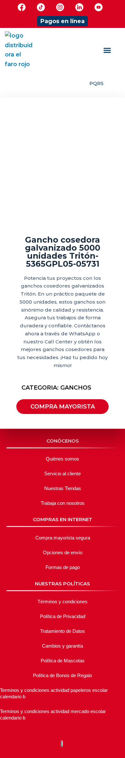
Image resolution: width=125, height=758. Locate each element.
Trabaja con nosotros (63, 503)
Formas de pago (63, 567)
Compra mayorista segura (62, 537)
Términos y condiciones (63, 601)
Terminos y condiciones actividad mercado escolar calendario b (53, 714)
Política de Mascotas (63, 660)
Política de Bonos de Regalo (62, 675)
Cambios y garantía (62, 646)
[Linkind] (79, 7)
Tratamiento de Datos (62, 631)
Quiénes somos (62, 458)
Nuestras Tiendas (62, 488)
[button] (107, 50)
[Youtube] (98, 7)
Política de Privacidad (62, 616)
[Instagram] (60, 7)
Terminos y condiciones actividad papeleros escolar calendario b (54, 693)
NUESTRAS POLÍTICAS (62, 584)
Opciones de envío (62, 552)
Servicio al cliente (62, 473)
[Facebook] (21, 7)
